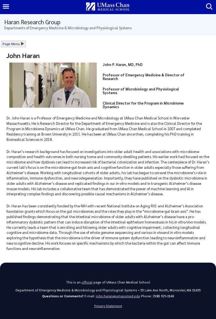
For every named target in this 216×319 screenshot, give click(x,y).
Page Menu (11, 44)
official (87, 282)
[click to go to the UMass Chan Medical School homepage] (108, 7)
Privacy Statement (108, 306)
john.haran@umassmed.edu (118, 296)
